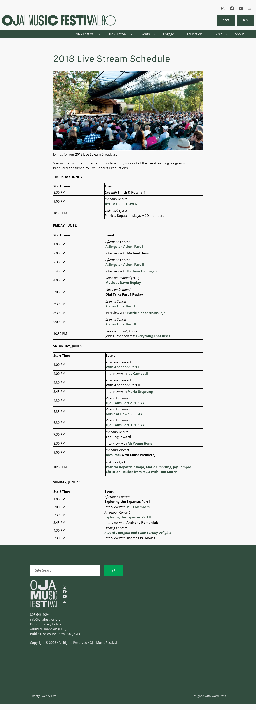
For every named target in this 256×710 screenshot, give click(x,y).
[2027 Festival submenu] (99, 34)
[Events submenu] (155, 34)
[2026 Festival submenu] (132, 34)
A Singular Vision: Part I (124, 246)
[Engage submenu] (179, 34)
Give (226, 20)
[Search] (113, 570)
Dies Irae (113, 455)
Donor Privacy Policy (45, 624)
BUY (245, 20)
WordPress (219, 696)
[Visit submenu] (227, 34)
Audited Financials (43, 629)
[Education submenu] (207, 34)
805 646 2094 (40, 614)
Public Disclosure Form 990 (50, 634)
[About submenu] (249, 34)
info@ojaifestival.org (45, 619)
